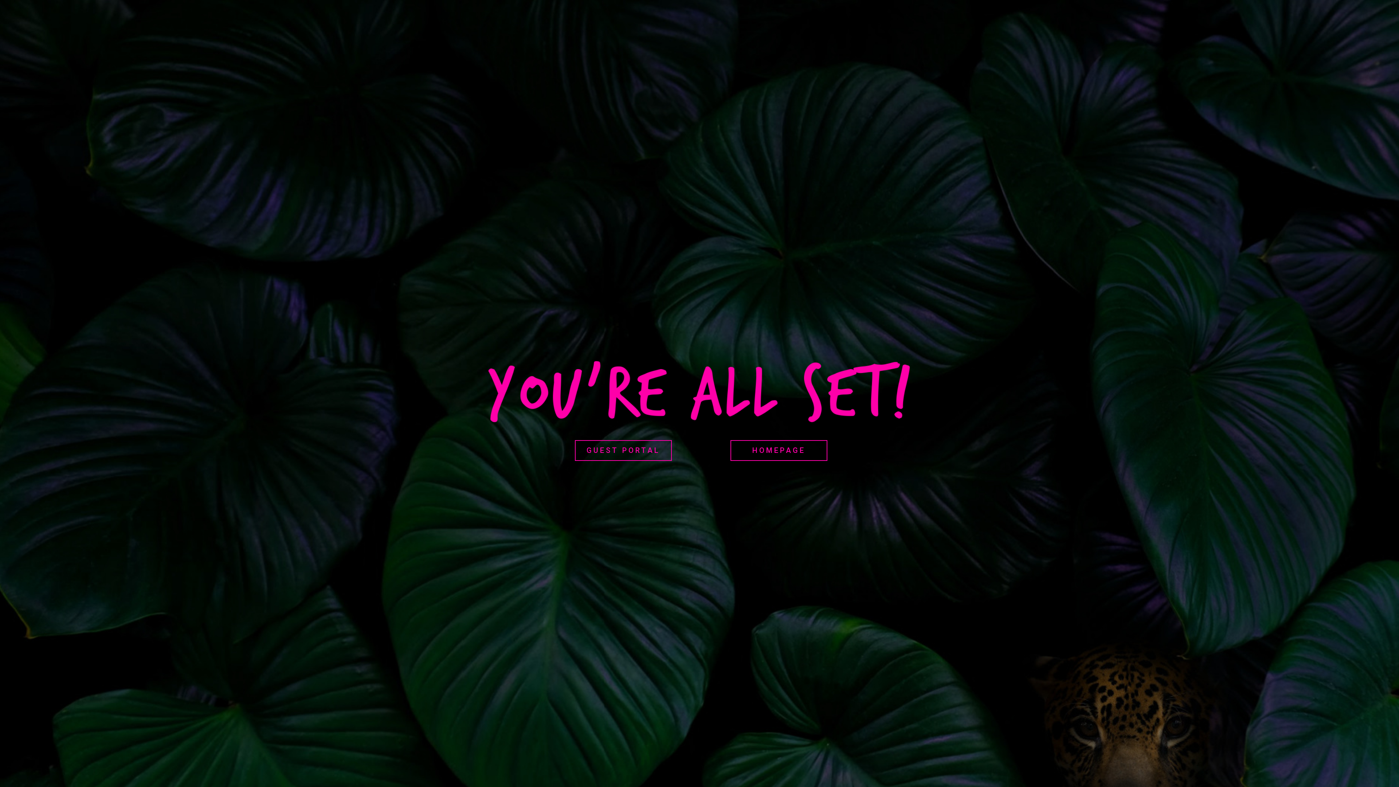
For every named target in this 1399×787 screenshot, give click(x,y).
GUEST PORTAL (623, 450)
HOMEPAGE (779, 450)
